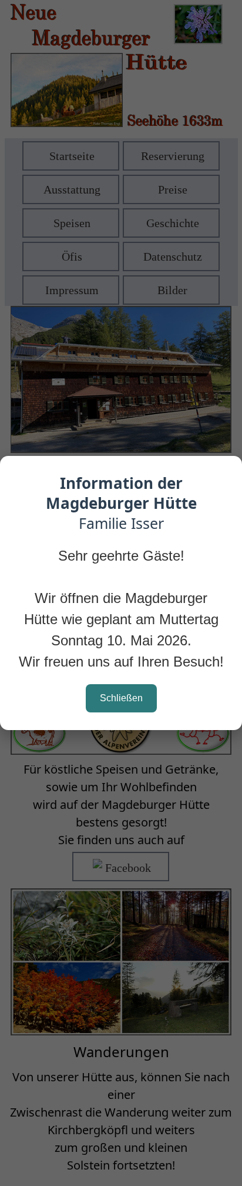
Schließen (121, 698)
